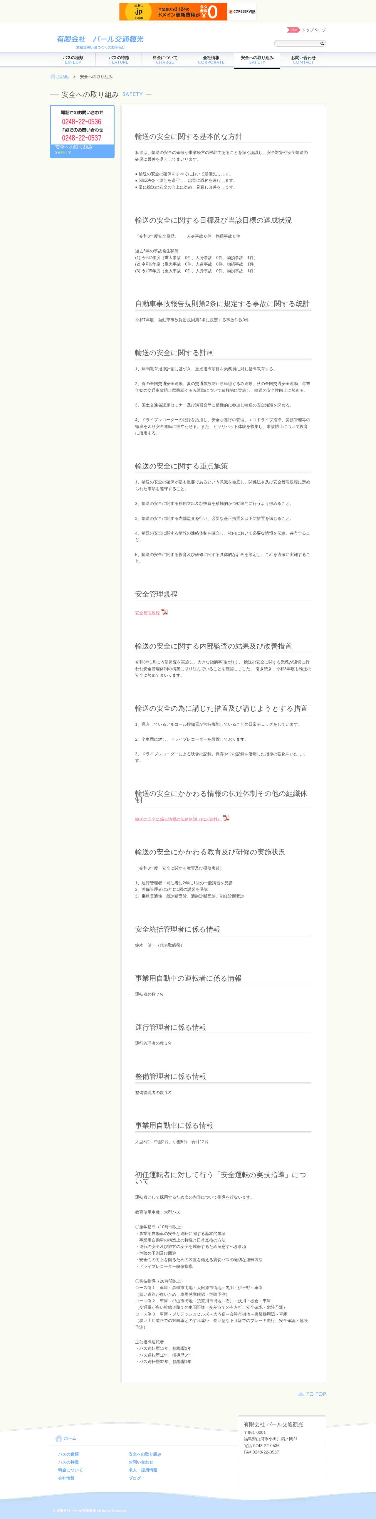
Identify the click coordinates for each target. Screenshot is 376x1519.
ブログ (135, 1478)
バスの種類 (73, 60)
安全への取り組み (257, 60)
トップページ (313, 30)
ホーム (70, 1438)
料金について (165, 60)
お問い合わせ (303, 60)
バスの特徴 (119, 60)
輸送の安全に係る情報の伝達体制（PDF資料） (178, 818)
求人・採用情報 (143, 1470)
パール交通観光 (98, 42)
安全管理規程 (147, 613)
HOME (62, 76)
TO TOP (316, 1394)
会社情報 (211, 60)
